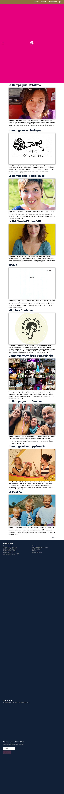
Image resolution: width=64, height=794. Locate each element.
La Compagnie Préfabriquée (27, 176)
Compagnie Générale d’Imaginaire (31, 355)
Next (53, 537)
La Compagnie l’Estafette (25, 85)
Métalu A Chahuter (21, 310)
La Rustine (15, 492)
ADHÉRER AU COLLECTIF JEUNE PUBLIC (16, 702)
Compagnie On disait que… (26, 130)
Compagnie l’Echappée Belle (27, 446)
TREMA (13, 265)
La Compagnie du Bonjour (25, 401)
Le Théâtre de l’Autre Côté (25, 221)
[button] (3, 43)
